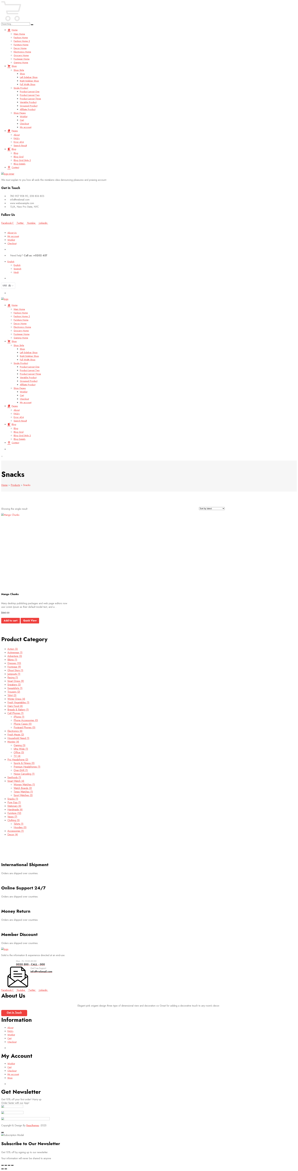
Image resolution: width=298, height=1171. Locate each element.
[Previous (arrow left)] (2, 1168)
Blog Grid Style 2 (22, 160)
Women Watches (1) (24, 784)
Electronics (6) (15, 731)
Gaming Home (21, 62)
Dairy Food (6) (15, 706)
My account (25, 127)
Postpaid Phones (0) (24, 727)
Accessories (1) (15, 831)
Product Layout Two (30, 95)
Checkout (24, 123)
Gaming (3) (19, 745)
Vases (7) (12, 816)
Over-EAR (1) (21, 770)
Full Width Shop (27, 84)
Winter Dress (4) (16, 699)
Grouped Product (28, 106)
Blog (14, 149)
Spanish (17, 268)
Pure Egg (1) (14, 802)
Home (15, 30)
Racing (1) (12, 677)
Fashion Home (21, 37)
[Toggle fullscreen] (6, 1165)
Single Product (21, 88)
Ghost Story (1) (15, 670)
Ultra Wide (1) (21, 749)
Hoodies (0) (20, 827)
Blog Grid (18, 156)
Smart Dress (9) (15, 681)
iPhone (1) (19, 717)
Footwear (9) (14, 667)
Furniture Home (21, 44)
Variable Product (28, 102)
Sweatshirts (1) (15, 688)
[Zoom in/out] (2, 1165)
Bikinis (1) (12, 659)
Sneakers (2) (14, 684)
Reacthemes (32, 1125)
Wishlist (23, 116)
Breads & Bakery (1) (18, 709)
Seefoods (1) (14, 777)
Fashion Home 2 (22, 41)
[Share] (9, 1165)
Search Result (20, 145)
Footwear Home (21, 59)
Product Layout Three (30, 98)
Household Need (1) (18, 738)
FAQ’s (17, 138)
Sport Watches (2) (23, 795)
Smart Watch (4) (15, 781)
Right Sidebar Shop (29, 81)
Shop (14, 66)
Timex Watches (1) (23, 791)
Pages (15, 131)
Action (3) (12, 649)
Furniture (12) (14, 813)
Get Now (173, 226)
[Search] (32, 24)
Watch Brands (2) (23, 788)
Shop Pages (20, 113)
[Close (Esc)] (12, 1165)
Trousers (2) (13, 692)
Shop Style (19, 70)
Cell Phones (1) (15, 713)
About (17, 135)
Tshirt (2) (11, 695)
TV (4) (17, 756)
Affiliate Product (27, 109)
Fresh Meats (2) (15, 734)
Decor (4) (12, 834)
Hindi (16, 272)
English (10, 261)
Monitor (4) (13, 742)
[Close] (2, 1132)
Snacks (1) (12, 799)
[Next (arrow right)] (6, 1168)
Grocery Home (21, 55)
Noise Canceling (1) (24, 774)
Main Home (19, 34)
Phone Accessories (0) (26, 720)
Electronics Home (22, 52)
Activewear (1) (15, 652)
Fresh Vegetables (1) (18, 702)
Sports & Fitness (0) (24, 763)
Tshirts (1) (18, 824)
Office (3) (19, 752)
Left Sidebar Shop (29, 77)
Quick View (30, 620)
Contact (15, 167)
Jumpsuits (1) (13, 674)
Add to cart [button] (10, 620)
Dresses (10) (14, 663)
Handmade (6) (15, 809)
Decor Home (20, 48)
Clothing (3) (13, 820)
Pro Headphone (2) (17, 759)
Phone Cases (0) (23, 724)
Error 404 (19, 142)
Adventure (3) (14, 656)
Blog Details (19, 164)
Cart (22, 120)
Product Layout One (29, 91)
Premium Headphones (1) (27, 767)
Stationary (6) (14, 806)
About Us (12, 232)
